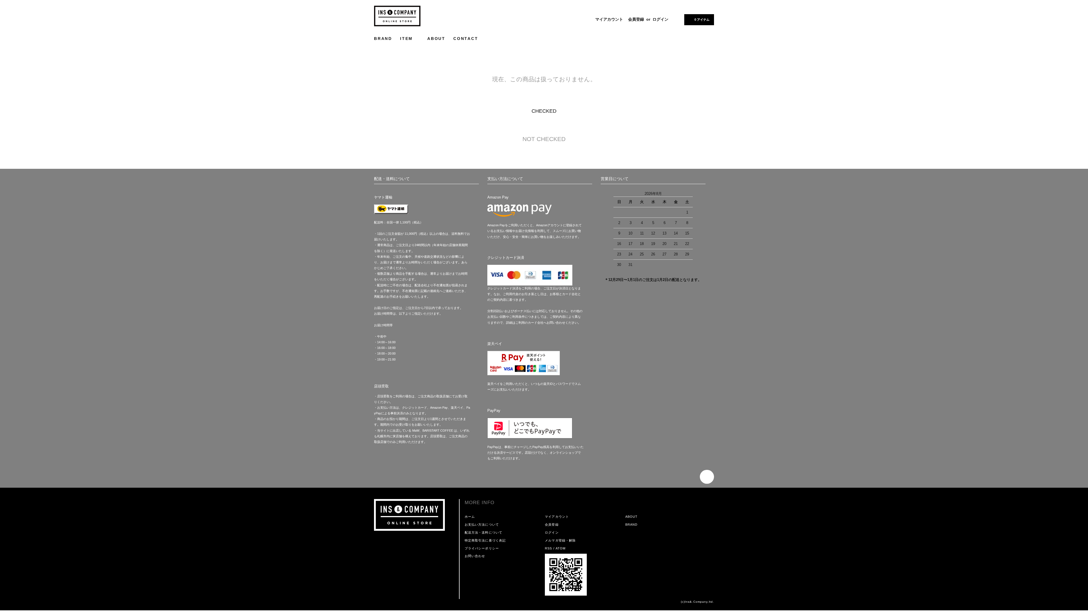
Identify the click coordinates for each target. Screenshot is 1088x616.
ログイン (660, 19)
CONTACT (465, 38)
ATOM (561, 548)
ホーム (470, 516)
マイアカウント (609, 19)
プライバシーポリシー (482, 548)
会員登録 (636, 19)
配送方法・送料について (483, 532)
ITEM (407, 38)
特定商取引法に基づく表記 (485, 540)
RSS (548, 548)
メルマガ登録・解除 (560, 540)
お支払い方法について (482, 524)
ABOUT (436, 38)
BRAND (383, 38)
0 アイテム (701, 19)
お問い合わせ (475, 556)
